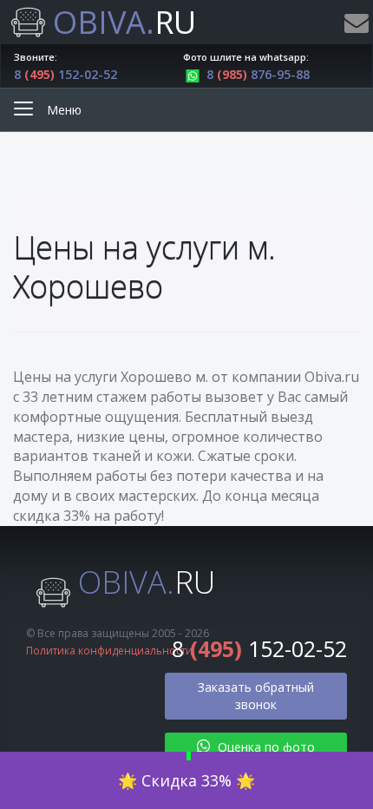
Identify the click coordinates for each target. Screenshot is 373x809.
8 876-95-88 (258, 74)
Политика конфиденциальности (109, 650)
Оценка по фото (264, 747)
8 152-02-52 (65, 74)
